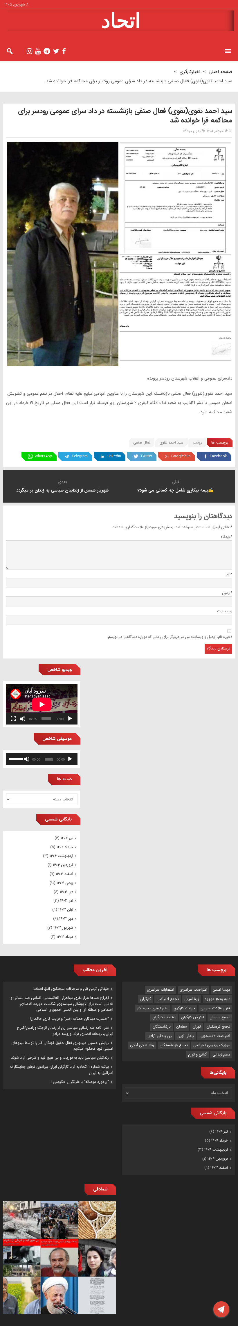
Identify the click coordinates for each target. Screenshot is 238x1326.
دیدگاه (226, 537)
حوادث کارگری (184, 1008)
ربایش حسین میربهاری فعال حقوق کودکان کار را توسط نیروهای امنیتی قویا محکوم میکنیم (62, 1046)
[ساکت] (23, 719)
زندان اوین (185, 1036)
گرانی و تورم (197, 1054)
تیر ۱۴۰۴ (67, 838)
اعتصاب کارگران (164, 1017)
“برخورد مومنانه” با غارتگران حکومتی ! (80, 1082)
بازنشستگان (161, 1027)
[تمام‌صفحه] (13, 719)
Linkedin (114, 456)
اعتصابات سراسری (160, 990)
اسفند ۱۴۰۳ (64, 874)
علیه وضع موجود (217, 999)
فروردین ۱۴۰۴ (63, 865)
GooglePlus (181, 456)
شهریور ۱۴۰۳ (63, 928)
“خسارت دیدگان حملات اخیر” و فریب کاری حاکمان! (69, 1019)
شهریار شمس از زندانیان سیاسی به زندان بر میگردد (62, 490)
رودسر (197, 442)
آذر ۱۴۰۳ (66, 901)
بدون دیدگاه (192, 131)
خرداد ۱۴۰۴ (65, 847)
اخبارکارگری (190, 71)
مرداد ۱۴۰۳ (65, 937)
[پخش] (70, 719)
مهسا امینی (221, 990)
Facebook (218, 456)
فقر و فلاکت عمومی (215, 1008)
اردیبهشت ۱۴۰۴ (61, 856)
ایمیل (227, 593)
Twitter (146, 456)
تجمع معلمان (220, 1017)
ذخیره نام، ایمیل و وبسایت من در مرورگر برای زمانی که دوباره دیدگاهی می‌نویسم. (169, 637)
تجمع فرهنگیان (218, 1027)
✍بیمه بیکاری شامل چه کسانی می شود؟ (176, 490)
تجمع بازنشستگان (174, 1045)
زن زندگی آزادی (159, 1036)
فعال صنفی (141, 442)
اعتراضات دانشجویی (214, 1036)
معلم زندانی (221, 1054)
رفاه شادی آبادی (142, 1045)
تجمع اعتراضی (167, 999)
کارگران (145, 999)
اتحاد (120, 20)
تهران (196, 1027)
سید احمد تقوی (171, 442)
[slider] (16, 758)
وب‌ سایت (224, 611)
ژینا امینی (191, 999)
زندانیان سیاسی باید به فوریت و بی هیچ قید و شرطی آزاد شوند (60, 1058)
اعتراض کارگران (192, 1017)
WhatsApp (43, 456)
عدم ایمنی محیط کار (152, 1008)
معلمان (181, 1027)
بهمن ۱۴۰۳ (65, 883)
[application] (41, 704)
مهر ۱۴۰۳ (66, 919)
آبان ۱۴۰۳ (65, 910)
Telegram (79, 456)
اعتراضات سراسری (193, 990)
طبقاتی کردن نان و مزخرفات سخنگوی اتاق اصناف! (71, 989)
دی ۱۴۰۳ (66, 892)
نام (229, 574)
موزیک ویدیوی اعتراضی (211, 1045)
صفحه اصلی (220, 71)
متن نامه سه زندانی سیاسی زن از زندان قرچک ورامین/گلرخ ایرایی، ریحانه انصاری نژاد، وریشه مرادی (65, 1031)
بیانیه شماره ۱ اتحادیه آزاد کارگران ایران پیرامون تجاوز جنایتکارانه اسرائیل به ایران (61, 1070)
